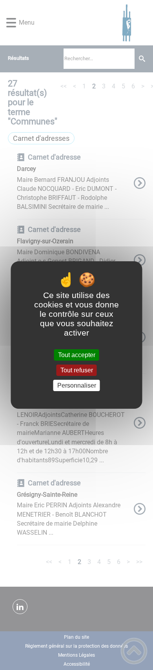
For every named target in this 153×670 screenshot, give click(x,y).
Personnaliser (76, 385)
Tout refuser (76, 370)
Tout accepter (76, 355)
